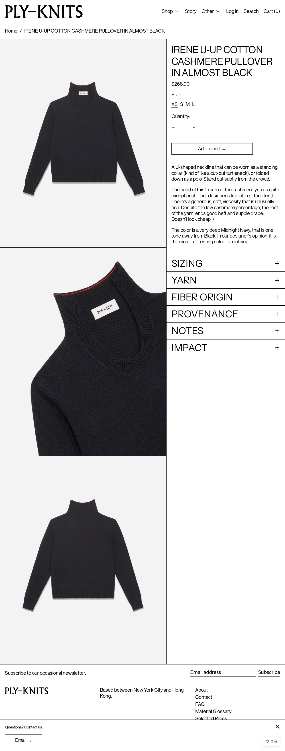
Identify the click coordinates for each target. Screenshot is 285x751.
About (201, 690)
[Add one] (194, 127)
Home (11, 31)
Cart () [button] (272, 11)
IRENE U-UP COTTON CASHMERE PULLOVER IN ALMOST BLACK (94, 31)
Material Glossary (213, 711)
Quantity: (180, 116)
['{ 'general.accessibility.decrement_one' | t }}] (173, 127)
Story (191, 11)
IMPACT (189, 348)
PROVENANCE (204, 314)
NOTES (187, 331)
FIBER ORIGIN (202, 297)
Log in (232, 11)
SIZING (188, 263)
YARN (184, 280)
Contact (203, 697)
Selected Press (211, 718)
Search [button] (251, 11)
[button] (83, 143)
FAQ (200, 704)
